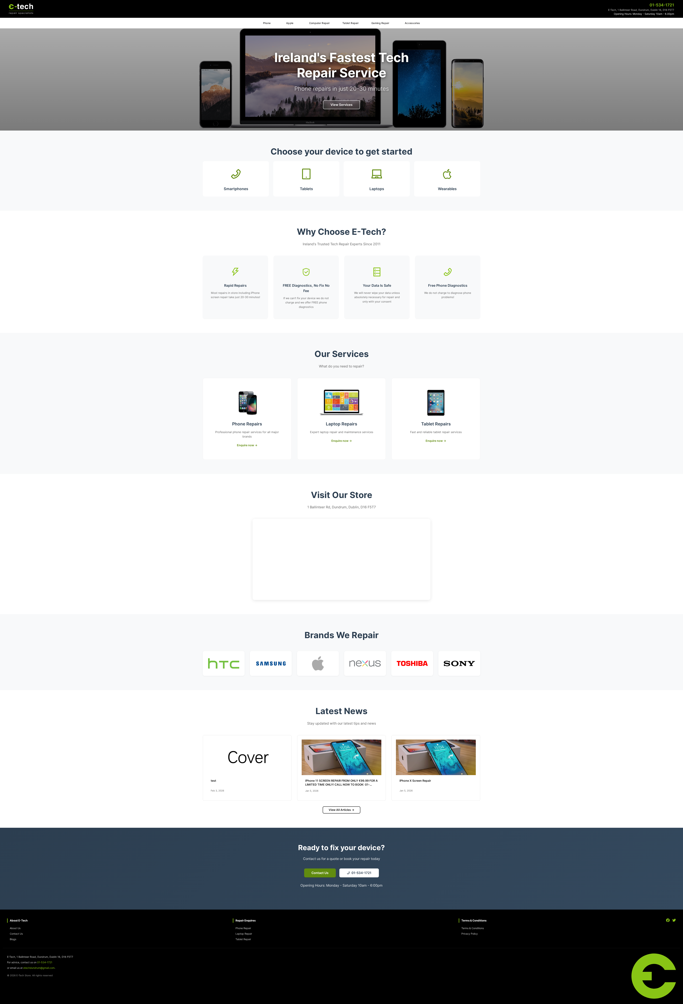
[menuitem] (267, 23)
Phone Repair (243, 928)
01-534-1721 (44, 962)
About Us (15, 928)
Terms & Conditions (472, 928)
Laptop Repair (243, 933)
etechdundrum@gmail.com (39, 967)
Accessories (412, 23)
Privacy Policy (469, 933)
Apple (289, 23)
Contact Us (16, 933)
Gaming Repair (380, 23)
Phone (267, 23)
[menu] (341, 23)
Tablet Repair (350, 23)
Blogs (13, 939)
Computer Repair (319, 23)
